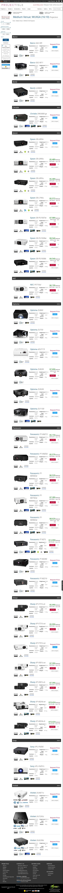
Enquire (55, 47)
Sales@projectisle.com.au (22, 870)
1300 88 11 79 (6, 1)
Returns (4, 873)
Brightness (35, 872)
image (10, 876)
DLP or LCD (35, 876)
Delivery (4, 868)
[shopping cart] (62, 1)
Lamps (29, 9)
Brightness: (42, 46)
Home (14, 20)
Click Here (18, 877)
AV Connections (36, 870)
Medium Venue (19, 20)
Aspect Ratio (35, 868)
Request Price (55, 44)
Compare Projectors (51, 867)
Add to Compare (55, 50)
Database (5, 43)
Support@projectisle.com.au (23, 873)
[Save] (58, 164)
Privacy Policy (5, 872)
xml (3, 876)
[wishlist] (59, 1)
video (13, 876)
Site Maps (4, 875)
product (7, 876)
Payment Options (6, 870)
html (5, 876)
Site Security (5, 878)
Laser (36, 875)
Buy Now (53, 164)
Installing (34, 867)
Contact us (19, 881)
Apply (6, 40)
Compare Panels (51, 868)
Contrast (34, 873)
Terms (4, 880)
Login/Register (52, 1)
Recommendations (51, 865)
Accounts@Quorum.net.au (23, 872)
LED (39, 875)
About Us (4, 865)
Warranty (4, 881)
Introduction (35, 865)
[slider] (10, 22)
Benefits (49, 875)
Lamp (34, 875)
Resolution (35, 878)
